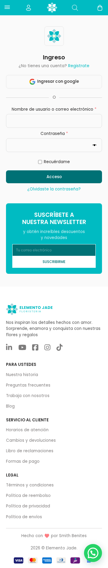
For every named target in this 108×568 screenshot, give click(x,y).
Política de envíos (24, 517)
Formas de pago (23, 461)
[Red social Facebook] (35, 348)
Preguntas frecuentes (28, 385)
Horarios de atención (27, 430)
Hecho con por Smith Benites (54, 536)
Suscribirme (54, 261)
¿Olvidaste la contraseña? (54, 189)
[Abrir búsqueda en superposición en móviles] (75, 7)
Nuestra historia (22, 375)
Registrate (78, 66)
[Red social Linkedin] (9, 348)
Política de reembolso (28, 495)
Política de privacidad (28, 506)
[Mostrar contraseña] (96, 145)
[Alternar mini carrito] (100, 7)
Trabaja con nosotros (28, 396)
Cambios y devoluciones (31, 440)
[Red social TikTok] (59, 348)
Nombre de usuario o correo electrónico (57, 109)
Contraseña (65, 133)
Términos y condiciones (30, 485)
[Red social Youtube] (22, 348)
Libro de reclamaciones (29, 451)
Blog (10, 406)
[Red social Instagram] (47, 348)
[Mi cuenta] (28, 7)
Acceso (54, 177)
